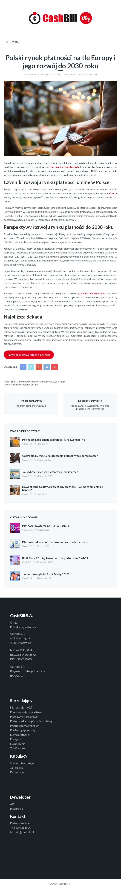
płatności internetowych (64, 166)
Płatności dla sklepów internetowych (32, 721)
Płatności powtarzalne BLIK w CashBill (45, 525)
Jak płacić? (16, 767)
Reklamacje (17, 772)
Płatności (70, 74)
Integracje (16, 808)
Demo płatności (20, 734)
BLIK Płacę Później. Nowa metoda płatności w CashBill (55, 558)
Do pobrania (17, 744)
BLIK (13, 381)
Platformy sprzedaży (22, 730)
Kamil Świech (28, 562)
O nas (13, 622)
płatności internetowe (43, 381)
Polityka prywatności (23, 627)
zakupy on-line (30, 384)
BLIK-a (113, 193)
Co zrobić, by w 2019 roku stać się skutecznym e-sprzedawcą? (60, 455)
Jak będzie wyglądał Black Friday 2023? (45, 574)
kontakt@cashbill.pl (22, 832)
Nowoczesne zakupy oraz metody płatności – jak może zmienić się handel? (62, 488)
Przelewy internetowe (24, 716)
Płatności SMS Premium (24, 725)
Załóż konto (17, 748)
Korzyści (15, 739)
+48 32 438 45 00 (20, 827)
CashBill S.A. (64, 883)
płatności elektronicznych (92, 293)
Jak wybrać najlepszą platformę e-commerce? (50, 472)
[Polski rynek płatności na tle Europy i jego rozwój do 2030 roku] (115, 80)
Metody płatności (21, 707)
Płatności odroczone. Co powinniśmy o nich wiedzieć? (55, 542)
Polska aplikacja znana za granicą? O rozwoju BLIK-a (53, 439)
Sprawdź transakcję (22, 763)
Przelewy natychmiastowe (26, 712)
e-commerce (24, 381)
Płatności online (88, 74)
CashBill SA (30, 74)
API (12, 804)
